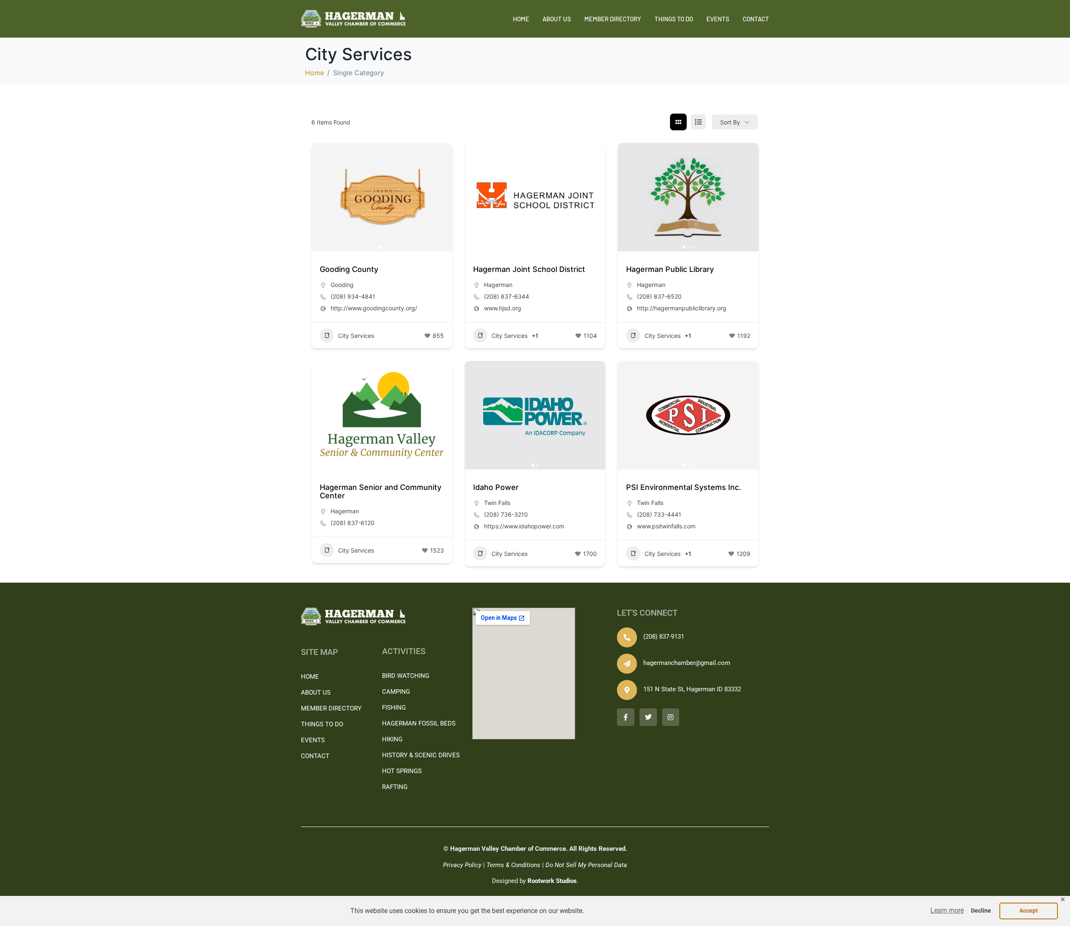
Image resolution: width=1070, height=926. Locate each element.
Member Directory (612, 19)
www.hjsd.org (502, 308)
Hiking (392, 739)
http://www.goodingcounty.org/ (374, 308)
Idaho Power (496, 487)
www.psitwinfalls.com (666, 526)
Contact (756, 19)
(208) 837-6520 (659, 296)
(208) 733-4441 (659, 514)
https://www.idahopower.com (524, 526)
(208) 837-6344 (506, 296)
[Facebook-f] (625, 717)
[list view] (698, 122)
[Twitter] (648, 717)
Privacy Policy (462, 865)
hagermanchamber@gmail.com (686, 663)
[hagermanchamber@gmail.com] (627, 664)
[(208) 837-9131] (627, 637)
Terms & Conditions (513, 865)
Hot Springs (402, 771)
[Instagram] (671, 717)
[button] (947, 910)
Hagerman (498, 284)
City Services (356, 335)
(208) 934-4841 (353, 296)
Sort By (730, 122)
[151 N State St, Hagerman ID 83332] (627, 690)
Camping (396, 691)
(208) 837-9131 (663, 636)
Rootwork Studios (552, 881)
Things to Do (674, 19)
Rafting (395, 787)
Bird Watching (405, 676)
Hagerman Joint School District (529, 269)
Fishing (394, 707)
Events (717, 19)
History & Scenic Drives (421, 755)
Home (521, 19)
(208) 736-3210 (506, 514)
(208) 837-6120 (352, 522)
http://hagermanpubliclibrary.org (681, 308)
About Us (557, 19)
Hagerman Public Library (670, 269)
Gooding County (349, 269)
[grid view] (678, 122)
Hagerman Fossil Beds (419, 723)
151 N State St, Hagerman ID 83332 (692, 689)
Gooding (342, 284)
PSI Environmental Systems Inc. (683, 487)
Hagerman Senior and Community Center (380, 491)
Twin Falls (497, 502)
